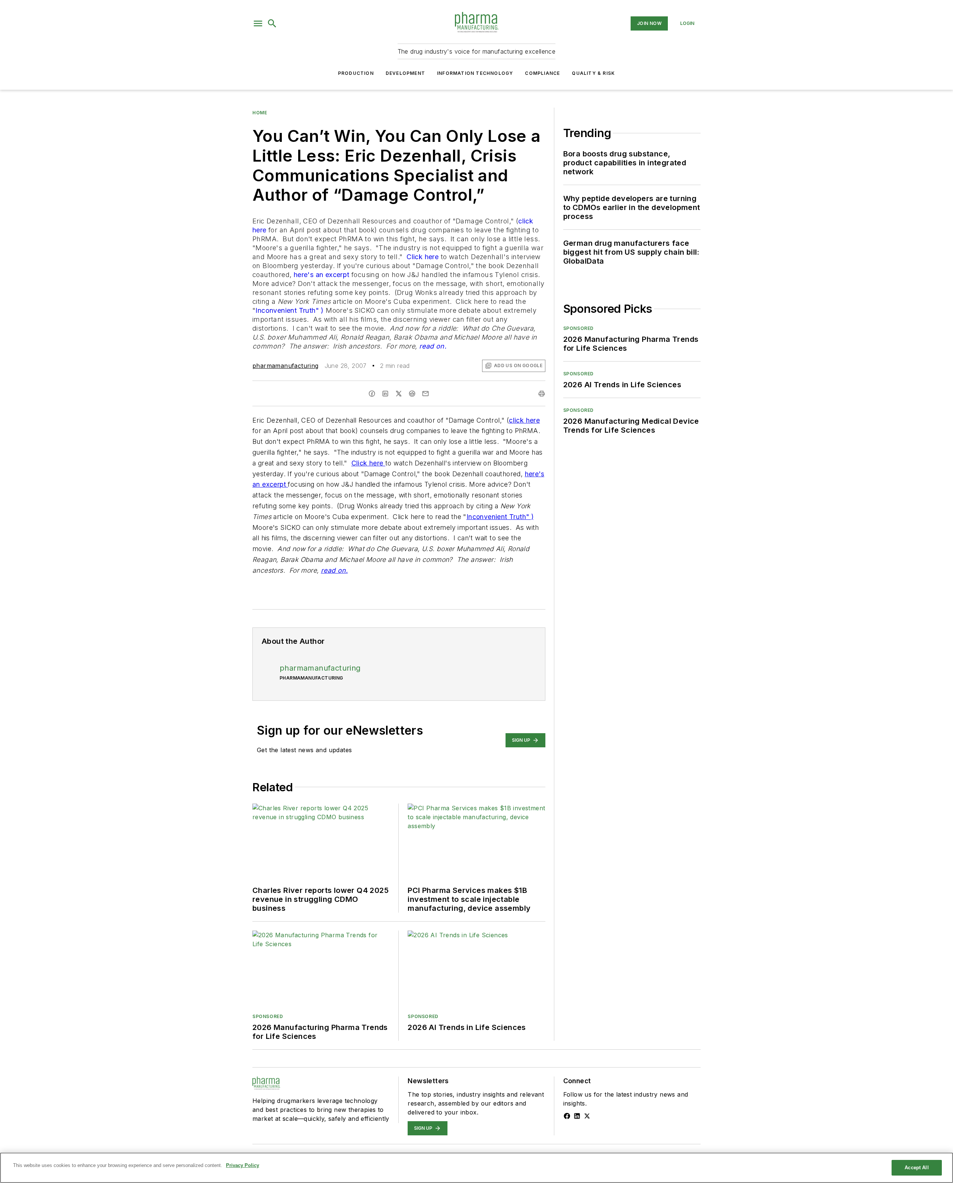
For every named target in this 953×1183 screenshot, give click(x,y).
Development (405, 73)
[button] (258, 23)
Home (259, 112)
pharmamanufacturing (285, 365)
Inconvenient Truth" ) (289, 310)
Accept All (916, 1167)
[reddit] (412, 393)
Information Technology (475, 73)
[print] (541, 393)
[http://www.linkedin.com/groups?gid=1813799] (577, 1116)
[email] (425, 393)
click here (524, 420)
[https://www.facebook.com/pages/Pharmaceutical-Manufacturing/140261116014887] (567, 1116)
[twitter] (398, 393)
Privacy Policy (242, 1165)
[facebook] (372, 393)
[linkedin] (385, 393)
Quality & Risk (593, 73)
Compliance (542, 73)
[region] (476, 1167)
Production (356, 73)
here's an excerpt (322, 275)
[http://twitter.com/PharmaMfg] (587, 1116)
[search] (272, 23)
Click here (423, 257)
